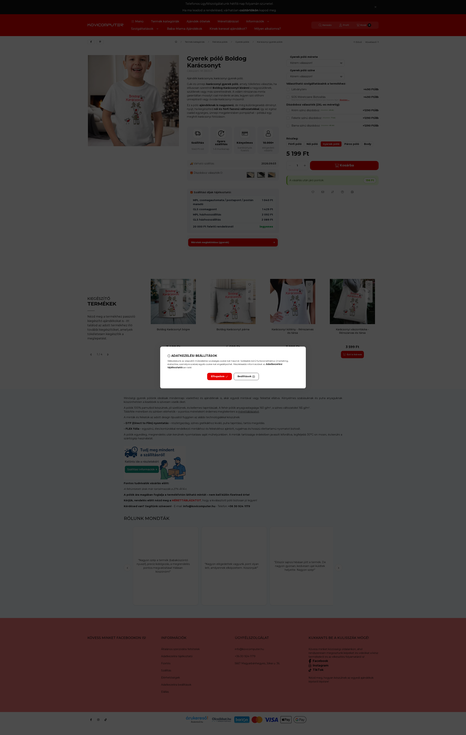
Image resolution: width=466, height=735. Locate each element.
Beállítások (244, 376)
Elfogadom (217, 376)
